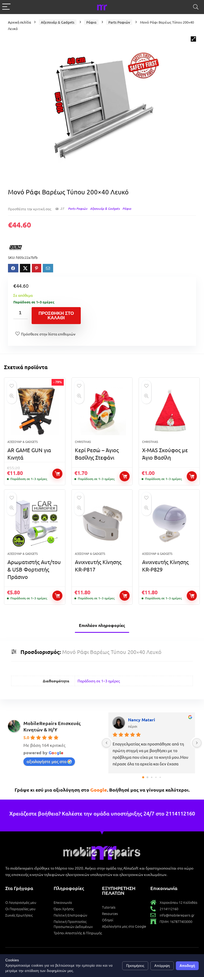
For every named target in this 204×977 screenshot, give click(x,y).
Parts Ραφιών (119, 22)
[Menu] (6, 7)
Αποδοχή (187, 966)
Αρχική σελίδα (19, 22)
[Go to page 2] (151, 777)
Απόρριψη (162, 966)
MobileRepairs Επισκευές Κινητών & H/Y (52, 726)
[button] (193, 39)
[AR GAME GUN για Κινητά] (34, 411)
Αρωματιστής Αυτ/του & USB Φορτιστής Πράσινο (34, 569)
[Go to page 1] (147, 777)
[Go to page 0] (143, 778)
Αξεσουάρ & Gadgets (57, 22)
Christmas (83, 441)
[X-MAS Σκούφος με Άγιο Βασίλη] (169, 411)
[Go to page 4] (160, 777)
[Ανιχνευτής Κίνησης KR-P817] (102, 523)
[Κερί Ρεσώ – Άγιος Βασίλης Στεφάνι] (102, 411)
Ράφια (91, 22)
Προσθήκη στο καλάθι (56, 315)
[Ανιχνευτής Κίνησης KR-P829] (169, 523)
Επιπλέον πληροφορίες (102, 625)
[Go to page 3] (155, 777)
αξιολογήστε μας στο (46, 761)
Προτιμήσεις (135, 966)
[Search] (195, 7)
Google (98, 790)
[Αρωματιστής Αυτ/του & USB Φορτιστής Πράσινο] (34, 523)
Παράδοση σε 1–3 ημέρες (99, 680)
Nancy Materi (141, 719)
